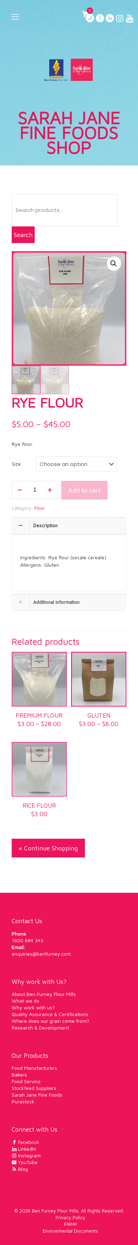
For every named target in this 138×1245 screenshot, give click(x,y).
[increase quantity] (50, 490)
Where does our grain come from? (50, 1021)
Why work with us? (33, 1007)
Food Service (26, 1081)
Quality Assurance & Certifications (50, 1014)
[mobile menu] (15, 17)
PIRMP (70, 1224)
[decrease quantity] (19, 490)
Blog (22, 1169)
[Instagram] (120, 19)
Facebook (28, 1142)
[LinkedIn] (110, 19)
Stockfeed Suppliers (34, 1088)
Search (23, 234)
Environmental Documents (70, 1231)
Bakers (19, 1075)
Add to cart (84, 490)
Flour (39, 508)
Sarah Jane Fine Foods (37, 1095)
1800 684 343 (27, 940)
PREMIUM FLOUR (39, 715)
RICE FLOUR (39, 805)
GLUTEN (98, 715)
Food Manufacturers (34, 1068)
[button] (114, 263)
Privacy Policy (70, 1217)
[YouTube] (129, 19)
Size (16, 464)
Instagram (29, 1155)
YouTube (27, 1162)
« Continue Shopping (48, 848)
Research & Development (40, 1028)
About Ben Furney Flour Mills (44, 994)
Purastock (23, 1101)
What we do (25, 1001)
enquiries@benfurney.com (41, 954)
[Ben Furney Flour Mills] (69, 69)
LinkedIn (26, 1149)
